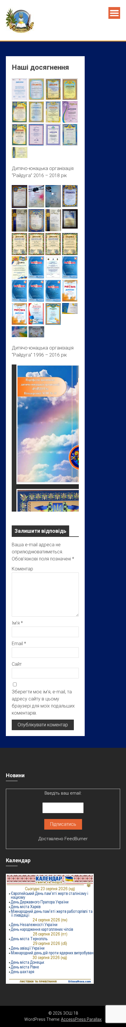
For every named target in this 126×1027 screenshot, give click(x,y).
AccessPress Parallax (81, 1019)
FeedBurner (76, 838)
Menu (114, 13)
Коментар (22, 569)
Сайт (17, 664)
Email (19, 643)
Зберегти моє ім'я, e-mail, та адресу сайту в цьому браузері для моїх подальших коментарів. (43, 702)
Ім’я (17, 623)
